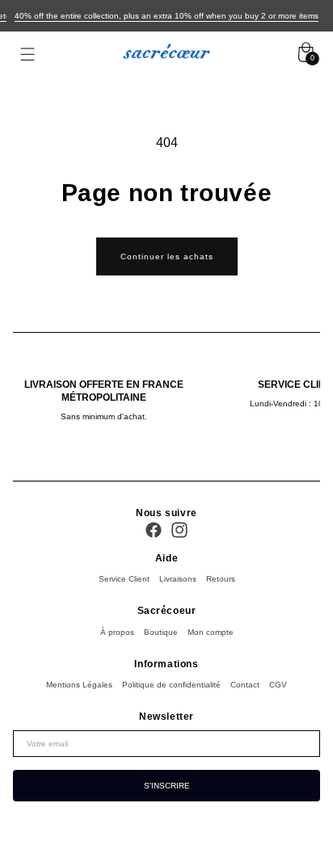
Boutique (161, 632)
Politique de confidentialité (171, 684)
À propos (117, 632)
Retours (220, 578)
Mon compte (211, 632)
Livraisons (177, 578)
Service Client (124, 578)
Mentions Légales (79, 684)
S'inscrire (167, 785)
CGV (278, 684)
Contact (244, 684)
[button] (27, 54)
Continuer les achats (166, 256)
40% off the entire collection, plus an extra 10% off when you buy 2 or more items (166, 15)
